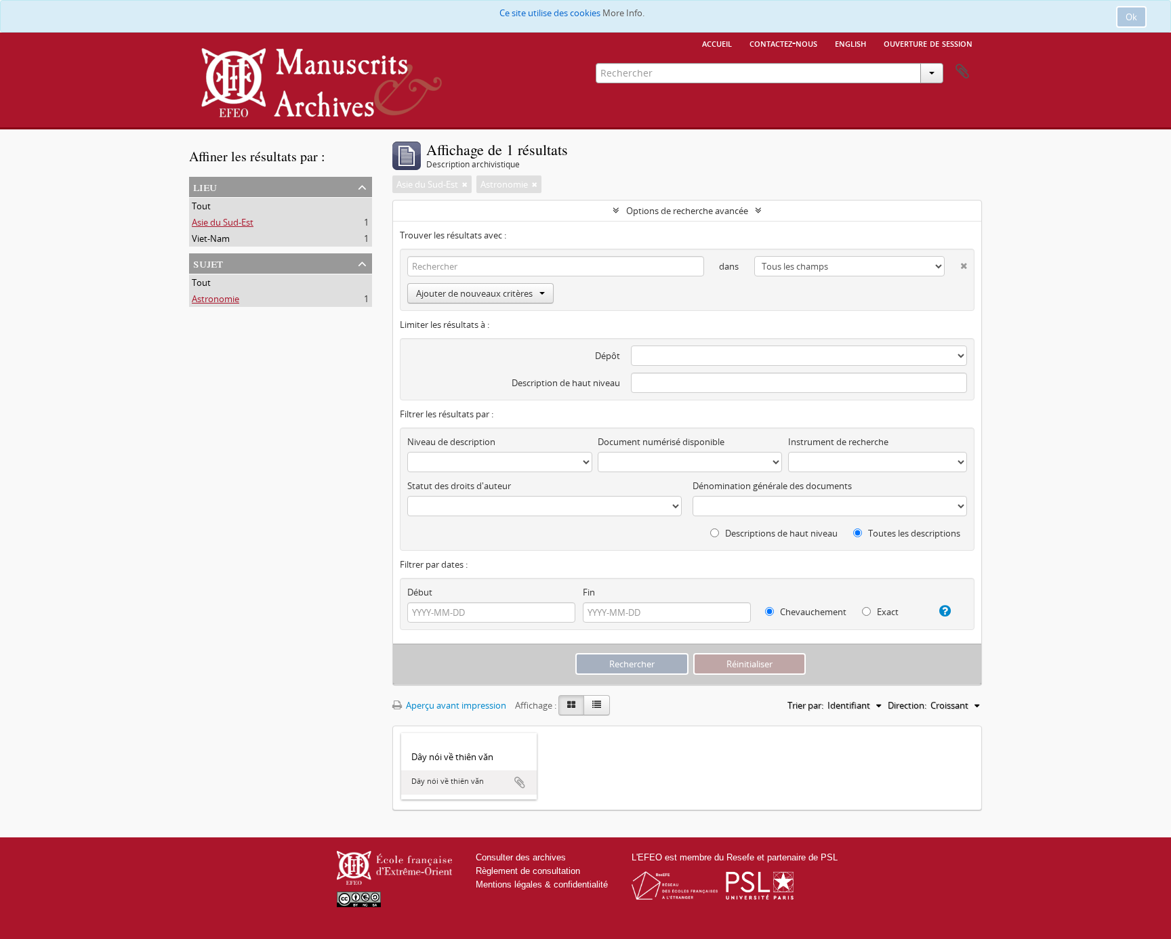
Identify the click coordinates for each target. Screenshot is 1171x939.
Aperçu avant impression (455, 705)
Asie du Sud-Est (222, 222)
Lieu (205, 186)
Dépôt (607, 356)
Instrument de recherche (838, 442)
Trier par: (805, 705)
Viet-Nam (211, 238)
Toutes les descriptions (913, 533)
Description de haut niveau (566, 383)
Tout (201, 206)
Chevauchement (812, 612)
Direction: (907, 705)
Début (419, 592)
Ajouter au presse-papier (520, 782)
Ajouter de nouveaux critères (474, 293)
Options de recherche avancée (687, 211)
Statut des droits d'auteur (459, 486)
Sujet (208, 262)
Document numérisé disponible (661, 442)
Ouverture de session (928, 42)
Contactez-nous (783, 42)
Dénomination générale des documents (772, 486)
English (850, 42)
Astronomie (215, 299)
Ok (1131, 17)
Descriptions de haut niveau (780, 533)
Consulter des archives (521, 857)
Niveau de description (451, 442)
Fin (589, 592)
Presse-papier (962, 72)
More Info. (623, 13)
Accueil (717, 42)
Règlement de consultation (528, 871)
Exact (887, 612)
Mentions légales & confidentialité (542, 884)
